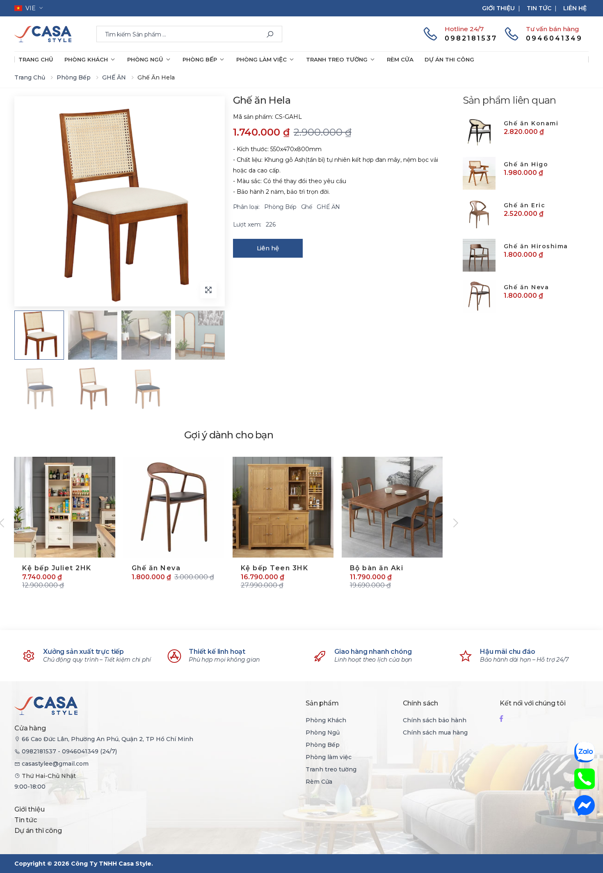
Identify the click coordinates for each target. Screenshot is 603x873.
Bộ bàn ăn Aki (377, 568)
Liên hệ (575, 8)
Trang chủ (35, 59)
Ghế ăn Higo (526, 164)
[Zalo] (584, 752)
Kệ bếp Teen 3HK (274, 568)
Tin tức (539, 8)
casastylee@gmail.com (55, 763)
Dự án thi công (449, 59)
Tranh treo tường (337, 59)
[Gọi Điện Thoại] (584, 779)
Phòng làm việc (261, 59)
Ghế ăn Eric (525, 205)
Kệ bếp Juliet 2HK (56, 568)
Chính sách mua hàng (435, 732)
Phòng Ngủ (145, 59)
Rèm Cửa (400, 59)
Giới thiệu (498, 8)
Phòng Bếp (200, 59)
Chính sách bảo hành (434, 720)
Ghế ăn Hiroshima (536, 246)
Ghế (307, 207)
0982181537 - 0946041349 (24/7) (69, 751)
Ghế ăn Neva (156, 568)
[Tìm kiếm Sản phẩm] (270, 34)
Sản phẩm (322, 703)
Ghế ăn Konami (531, 123)
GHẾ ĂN (114, 77)
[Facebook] (501, 718)
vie (29, 8)
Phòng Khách (86, 59)
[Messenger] (584, 805)
